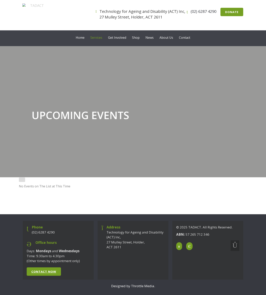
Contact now (43, 271)
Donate (232, 12)
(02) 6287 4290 (203, 11)
